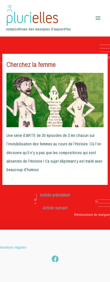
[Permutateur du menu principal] (98, 18)
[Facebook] (55, 258)
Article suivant (55, 207)
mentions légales (13, 247)
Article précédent (55, 194)
